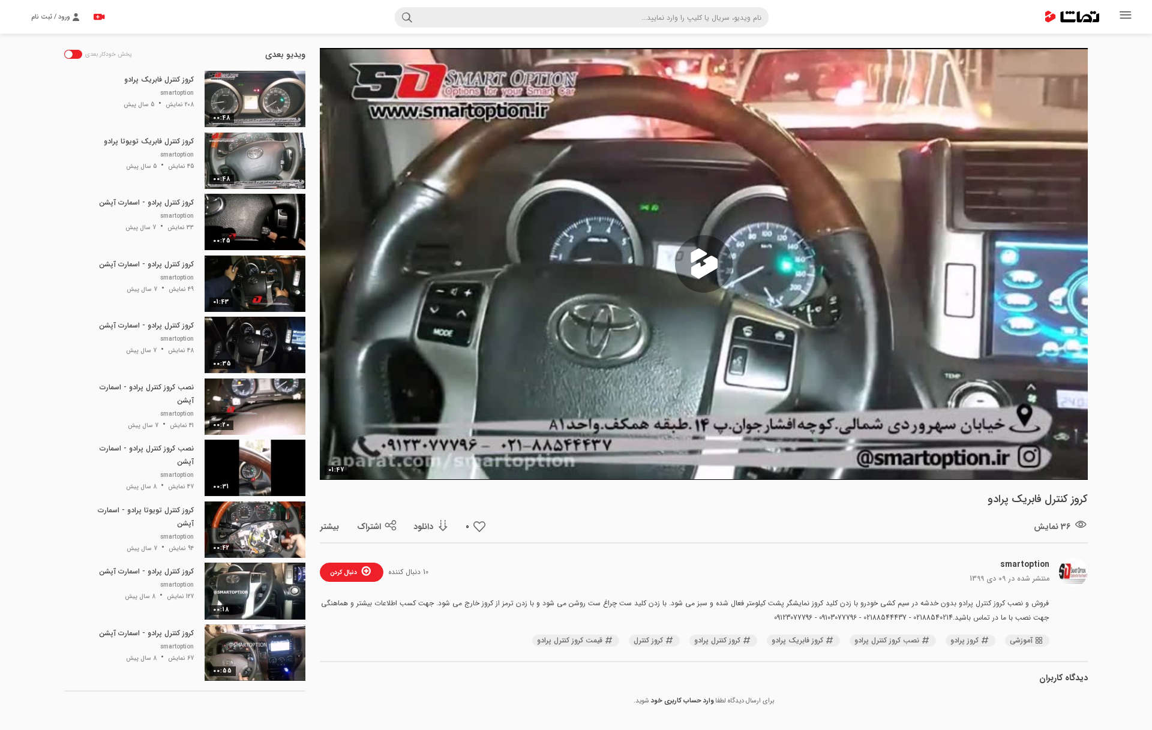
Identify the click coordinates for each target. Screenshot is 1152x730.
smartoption (1024, 564)
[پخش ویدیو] (704, 264)
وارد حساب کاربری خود (682, 701)
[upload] (99, 16)
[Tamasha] (1072, 16)
